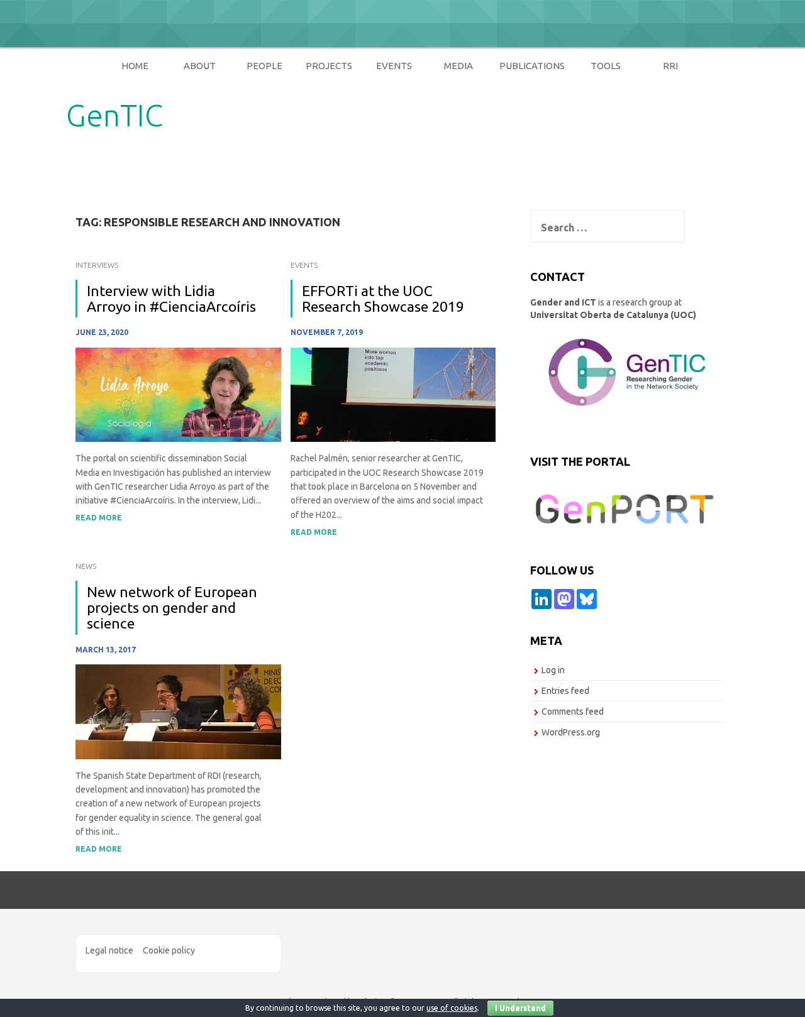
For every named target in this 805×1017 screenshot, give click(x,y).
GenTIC (114, 115)
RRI (670, 65)
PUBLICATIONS (532, 65)
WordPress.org (570, 732)
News (85, 566)
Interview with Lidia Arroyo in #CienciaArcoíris (171, 298)
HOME (134, 65)
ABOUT (200, 65)
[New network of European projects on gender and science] (178, 711)
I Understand (520, 1008)
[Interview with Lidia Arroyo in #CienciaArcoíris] (178, 394)
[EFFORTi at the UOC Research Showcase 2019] (393, 394)
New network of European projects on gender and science (172, 608)
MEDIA (458, 65)
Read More (98, 518)
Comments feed (572, 711)
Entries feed (565, 691)
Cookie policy (169, 950)
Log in (553, 670)
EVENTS (394, 65)
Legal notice (109, 950)
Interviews (96, 265)
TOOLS (606, 65)
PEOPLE (264, 65)
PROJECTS (329, 65)
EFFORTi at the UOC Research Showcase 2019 (383, 298)
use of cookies (451, 1008)
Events (304, 265)
